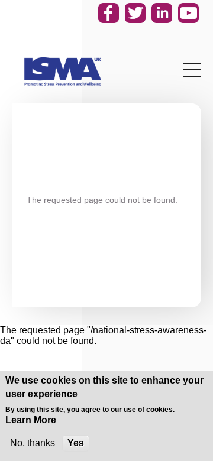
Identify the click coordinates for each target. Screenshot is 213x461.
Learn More (30, 420)
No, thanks (32, 443)
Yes (75, 443)
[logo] (62, 71)
